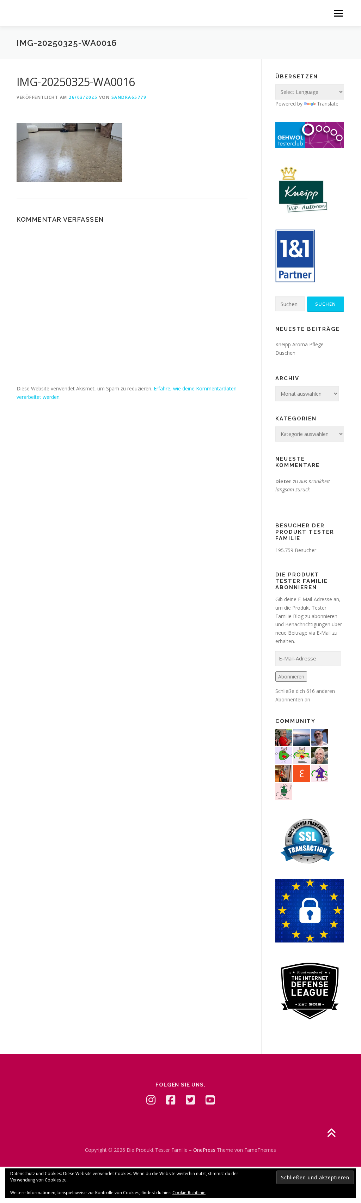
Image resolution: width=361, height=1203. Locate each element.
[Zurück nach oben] (331, 1133)
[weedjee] (283, 773)
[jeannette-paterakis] (319, 755)
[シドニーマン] (301, 737)
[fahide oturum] (283, 755)
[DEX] (283, 737)
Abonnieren (291, 676)
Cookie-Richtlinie (189, 1193)
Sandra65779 (129, 97)
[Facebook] (170, 1100)
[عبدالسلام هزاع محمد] (301, 773)
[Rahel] (319, 773)
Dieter (283, 481)
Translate (327, 103)
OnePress (204, 1150)
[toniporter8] (301, 755)
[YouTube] (210, 1100)
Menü (338, 13)
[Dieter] (319, 737)
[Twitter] (190, 1100)
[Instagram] (151, 1100)
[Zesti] (283, 791)
